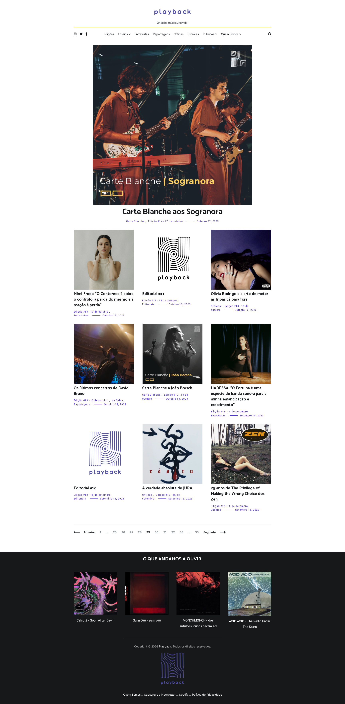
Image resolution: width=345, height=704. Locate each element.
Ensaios (123, 34)
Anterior (89, 532)
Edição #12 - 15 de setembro (229, 411)
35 (198, 532)
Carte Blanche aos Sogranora (172, 211)
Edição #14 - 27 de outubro (165, 221)
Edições (109, 34)
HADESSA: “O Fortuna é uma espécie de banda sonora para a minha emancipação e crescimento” (239, 396)
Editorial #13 (153, 294)
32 (174, 532)
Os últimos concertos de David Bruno (101, 391)
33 (182, 532)
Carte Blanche (135, 221)
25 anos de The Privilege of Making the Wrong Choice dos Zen (238, 494)
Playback (165, 646)
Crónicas (193, 34)
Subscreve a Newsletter (159, 694)
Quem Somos (229, 34)
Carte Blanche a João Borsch (167, 388)
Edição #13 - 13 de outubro (91, 311)
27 (132, 532)
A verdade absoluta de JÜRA (167, 488)
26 (124, 532)
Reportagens (161, 34)
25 (116, 532)
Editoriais (148, 304)
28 (141, 532)
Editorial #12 (85, 488)
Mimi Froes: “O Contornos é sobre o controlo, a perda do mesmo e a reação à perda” (104, 299)
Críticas (178, 34)
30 (158, 532)
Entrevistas (142, 34)
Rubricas (208, 34)
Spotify (183, 694)
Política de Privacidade (207, 694)
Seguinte (209, 532)
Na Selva (117, 400)
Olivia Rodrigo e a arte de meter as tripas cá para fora (239, 297)
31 (166, 532)
